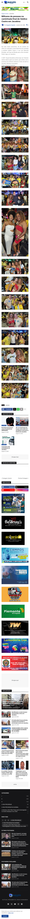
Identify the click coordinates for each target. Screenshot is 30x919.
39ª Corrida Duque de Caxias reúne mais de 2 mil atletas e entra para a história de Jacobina (22, 429)
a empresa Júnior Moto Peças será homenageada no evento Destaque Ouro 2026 (15, 811)
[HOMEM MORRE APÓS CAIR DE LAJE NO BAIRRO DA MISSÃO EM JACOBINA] (6, 730)
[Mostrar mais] (25, 409)
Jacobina (11, 13)
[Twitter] (14, 409)
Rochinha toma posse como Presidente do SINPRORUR (7, 429)
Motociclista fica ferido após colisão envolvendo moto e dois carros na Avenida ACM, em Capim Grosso (22, 753)
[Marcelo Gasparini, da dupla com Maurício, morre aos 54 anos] (6, 836)
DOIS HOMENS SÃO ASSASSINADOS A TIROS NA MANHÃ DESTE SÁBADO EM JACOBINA (19, 867)
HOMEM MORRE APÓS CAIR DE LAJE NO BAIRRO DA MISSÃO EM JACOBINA (20, 729)
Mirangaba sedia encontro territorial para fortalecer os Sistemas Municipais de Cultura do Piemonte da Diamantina (20, 843)
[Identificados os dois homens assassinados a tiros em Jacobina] (6, 714)
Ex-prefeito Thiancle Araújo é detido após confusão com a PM (7, 772)
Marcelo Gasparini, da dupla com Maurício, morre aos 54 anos (19, 835)
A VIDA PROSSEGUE (15, 804)
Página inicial (5, 13)
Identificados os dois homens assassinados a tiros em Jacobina (19, 713)
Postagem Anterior (7, 478)
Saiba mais (10, 912)
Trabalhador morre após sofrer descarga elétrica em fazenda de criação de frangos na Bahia (22, 773)
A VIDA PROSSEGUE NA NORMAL (15, 807)
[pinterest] (21, 904)
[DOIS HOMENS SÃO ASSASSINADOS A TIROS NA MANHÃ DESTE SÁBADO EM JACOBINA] (6, 867)
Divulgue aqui (15, 680)
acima (15, 784)
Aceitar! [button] (5, 916)
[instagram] (18, 904)
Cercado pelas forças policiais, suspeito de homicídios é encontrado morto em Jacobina (20, 721)
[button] (2, 2)
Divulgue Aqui (15, 457)
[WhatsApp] (18, 409)
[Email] (21, 409)
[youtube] (15, 904)
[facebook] (8, 904)
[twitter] (11, 904)
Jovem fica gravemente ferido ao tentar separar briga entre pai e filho (8, 752)
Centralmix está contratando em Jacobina (6, 448)
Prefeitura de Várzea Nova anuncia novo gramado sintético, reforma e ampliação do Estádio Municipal (20, 853)
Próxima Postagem (23, 478)
